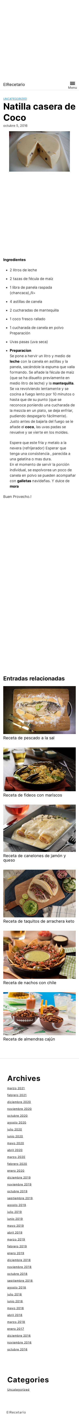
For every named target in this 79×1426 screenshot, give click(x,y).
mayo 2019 (15, 1225)
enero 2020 (16, 1170)
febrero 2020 (17, 1163)
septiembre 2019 (20, 1198)
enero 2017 (15, 1328)
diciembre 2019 (19, 1177)
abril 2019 (14, 1232)
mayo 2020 (15, 1143)
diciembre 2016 (19, 1335)
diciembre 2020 (19, 1102)
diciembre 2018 (19, 1260)
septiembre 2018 (20, 1280)
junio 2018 (15, 1301)
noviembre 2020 (19, 1108)
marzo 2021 (16, 1088)
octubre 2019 (17, 1191)
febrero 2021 (17, 1095)
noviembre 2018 (19, 1267)
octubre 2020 (17, 1115)
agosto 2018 (16, 1287)
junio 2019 (15, 1218)
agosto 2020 (16, 1122)
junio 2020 (15, 1136)
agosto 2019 (16, 1205)
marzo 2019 (16, 1239)
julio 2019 (14, 1212)
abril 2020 (15, 1150)
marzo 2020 (16, 1157)
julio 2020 (14, 1129)
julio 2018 (14, 1294)
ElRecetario (14, 84)
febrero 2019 (17, 1246)
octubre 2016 (17, 1349)
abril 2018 (14, 1315)
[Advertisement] (39, 39)
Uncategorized (15, 98)
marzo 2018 (16, 1322)
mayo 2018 (15, 1308)
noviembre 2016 (19, 1342)
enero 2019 (15, 1253)
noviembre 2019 (19, 1184)
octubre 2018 (17, 1273)
